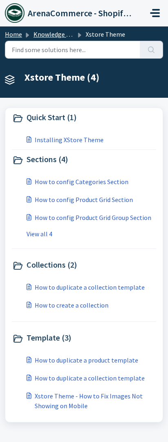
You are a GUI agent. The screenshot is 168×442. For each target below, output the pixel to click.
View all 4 (39, 234)
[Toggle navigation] (155, 13)
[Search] (151, 50)
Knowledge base (56, 34)
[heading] (84, 118)
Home (13, 34)
